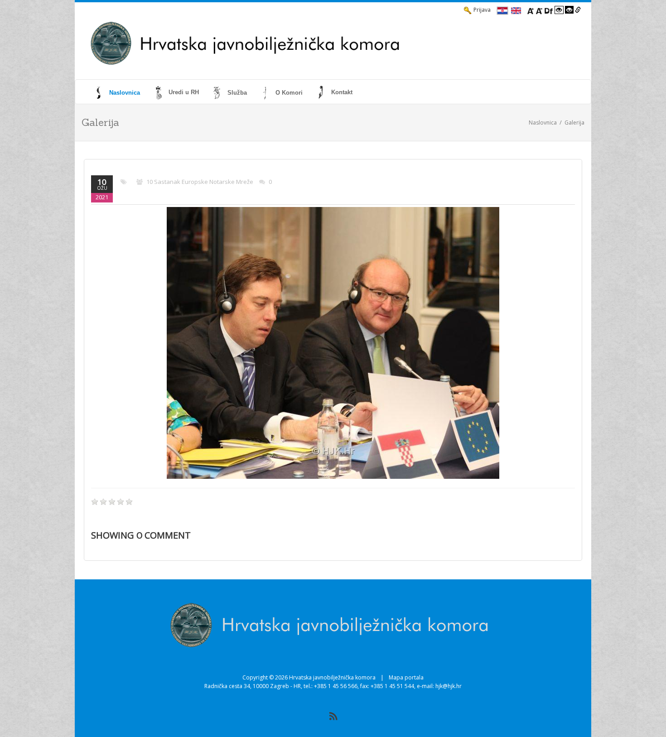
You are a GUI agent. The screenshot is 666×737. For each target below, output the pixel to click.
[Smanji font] (539, 10)
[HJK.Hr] (304, 43)
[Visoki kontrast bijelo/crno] (559, 10)
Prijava (482, 10)
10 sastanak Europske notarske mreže (199, 182)
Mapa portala (406, 677)
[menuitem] (118, 92)
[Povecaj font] (530, 10)
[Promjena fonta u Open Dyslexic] (548, 10)
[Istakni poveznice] (578, 10)
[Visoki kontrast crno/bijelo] (569, 10)
